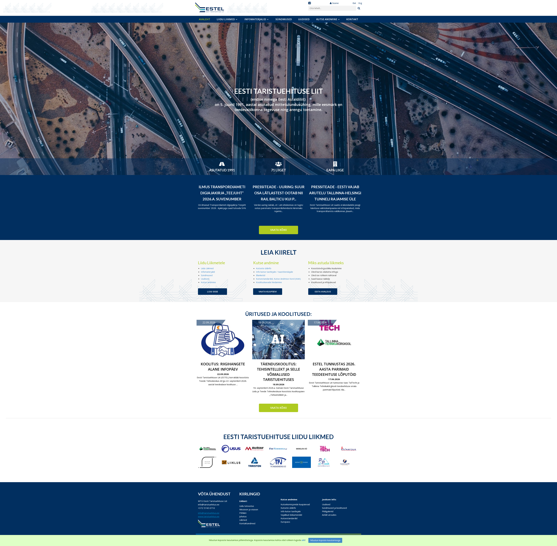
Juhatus (243, 516)
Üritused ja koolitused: (278, 314)
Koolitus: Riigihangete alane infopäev (223, 366)
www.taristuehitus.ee (208, 516)
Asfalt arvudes (329, 514)
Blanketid (260, 275)
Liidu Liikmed (207, 268)
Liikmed (243, 519)
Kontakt (352, 19)
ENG (360, 3)
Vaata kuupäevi (268, 291)
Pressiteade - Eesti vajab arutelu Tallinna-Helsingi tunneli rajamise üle (335, 193)
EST (354, 3)
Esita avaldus (323, 291)
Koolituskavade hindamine (269, 282)
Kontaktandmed (247, 523)
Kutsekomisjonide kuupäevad (295, 504)
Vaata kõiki (278, 230)
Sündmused (283, 19)
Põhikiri (242, 512)
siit (303, 540)
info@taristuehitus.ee (208, 512)
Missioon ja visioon (248, 509)
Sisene (335, 3)
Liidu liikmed (226, 19)
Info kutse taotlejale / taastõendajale (274, 271)
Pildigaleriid (327, 511)
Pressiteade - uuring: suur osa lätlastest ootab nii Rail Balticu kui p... (278, 193)
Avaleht (204, 19)
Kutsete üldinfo (263, 268)
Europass (285, 521)
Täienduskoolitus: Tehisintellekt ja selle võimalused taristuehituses (278, 371)
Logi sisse (212, 291)
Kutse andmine (326, 19)
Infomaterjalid (255, 19)
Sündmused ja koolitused (334, 507)
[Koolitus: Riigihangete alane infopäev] (223, 339)
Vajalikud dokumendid (291, 514)
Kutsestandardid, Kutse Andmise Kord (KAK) (278, 278)
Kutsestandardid (289, 518)
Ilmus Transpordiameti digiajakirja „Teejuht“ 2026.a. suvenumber (222, 193)
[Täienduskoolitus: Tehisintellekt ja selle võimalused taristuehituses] (278, 339)
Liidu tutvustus (246, 506)
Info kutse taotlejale (291, 511)
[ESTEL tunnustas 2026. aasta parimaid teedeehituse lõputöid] (334, 339)
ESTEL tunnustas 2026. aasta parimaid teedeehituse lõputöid (334, 369)
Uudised (304, 19)
